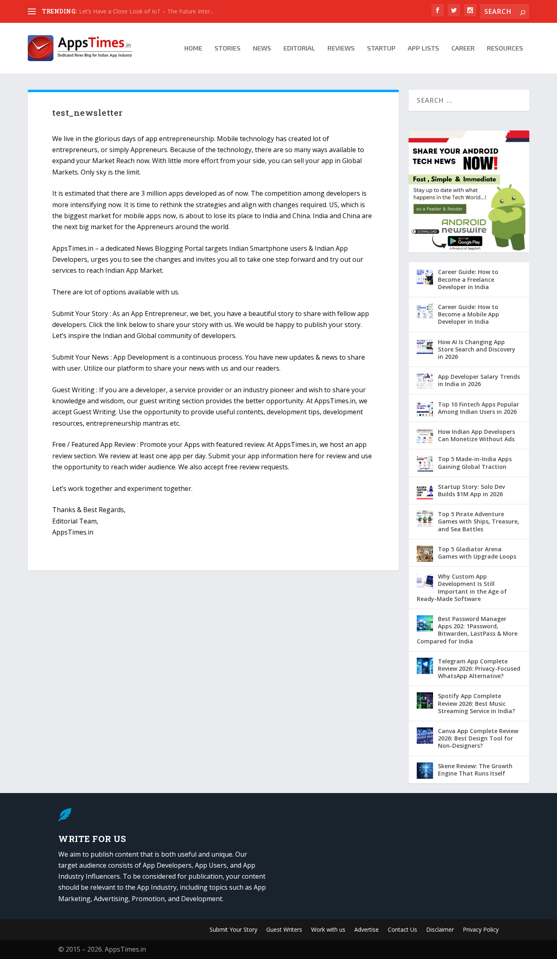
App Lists (423, 48)
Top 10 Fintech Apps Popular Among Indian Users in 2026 (478, 407)
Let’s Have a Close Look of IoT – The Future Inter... (146, 11)
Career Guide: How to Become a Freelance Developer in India (468, 279)
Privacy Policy (481, 930)
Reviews (341, 48)
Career (463, 48)
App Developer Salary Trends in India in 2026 (479, 380)
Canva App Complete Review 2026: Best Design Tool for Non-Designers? (478, 738)
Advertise (366, 930)
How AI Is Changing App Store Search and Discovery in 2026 (476, 349)
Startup (381, 48)
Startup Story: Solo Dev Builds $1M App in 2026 (471, 490)
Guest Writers (284, 930)
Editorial (299, 48)
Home (193, 48)
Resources (505, 48)
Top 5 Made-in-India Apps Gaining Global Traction (475, 462)
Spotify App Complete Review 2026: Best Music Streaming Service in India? (476, 703)
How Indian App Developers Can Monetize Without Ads (476, 435)
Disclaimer (440, 930)
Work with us (328, 930)
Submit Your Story (233, 930)
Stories (227, 48)
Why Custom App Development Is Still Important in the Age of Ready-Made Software (462, 587)
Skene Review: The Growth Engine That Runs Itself (475, 769)
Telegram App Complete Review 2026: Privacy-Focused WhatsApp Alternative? (479, 668)
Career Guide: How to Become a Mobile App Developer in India (468, 314)
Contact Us (402, 930)
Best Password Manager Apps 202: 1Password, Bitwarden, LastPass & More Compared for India (467, 630)
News (262, 48)
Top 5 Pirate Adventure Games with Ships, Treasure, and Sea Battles (478, 521)
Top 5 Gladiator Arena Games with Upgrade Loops (477, 552)
